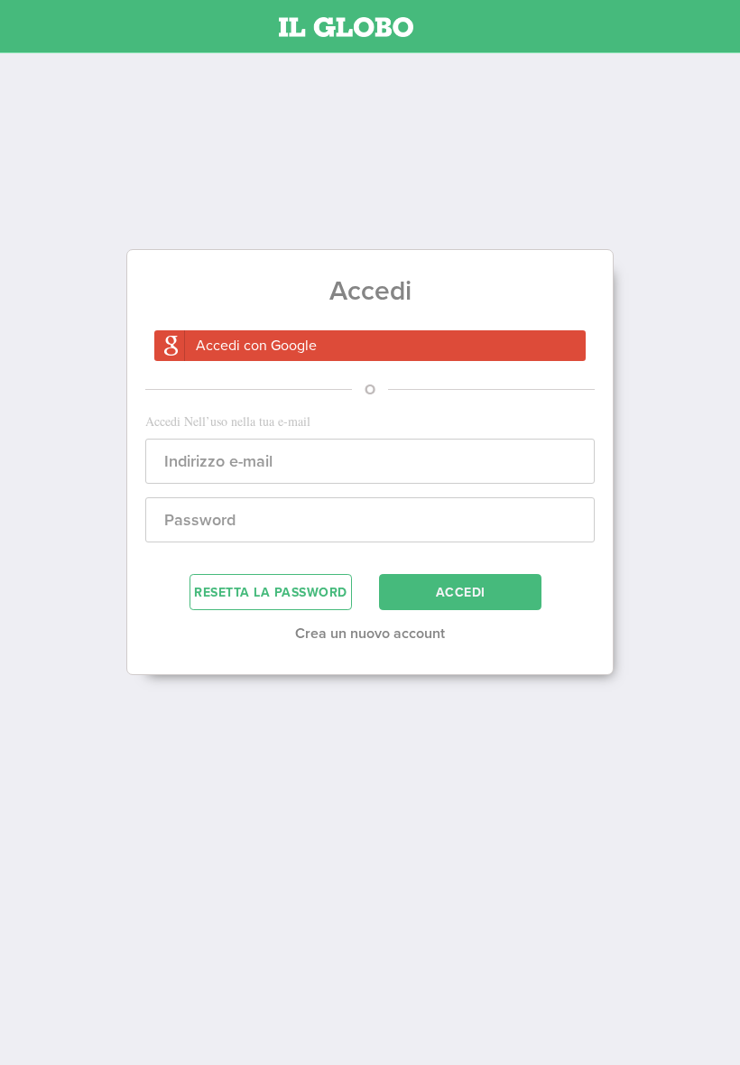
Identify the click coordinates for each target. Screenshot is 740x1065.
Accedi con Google (256, 346)
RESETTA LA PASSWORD (270, 592)
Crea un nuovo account (370, 634)
